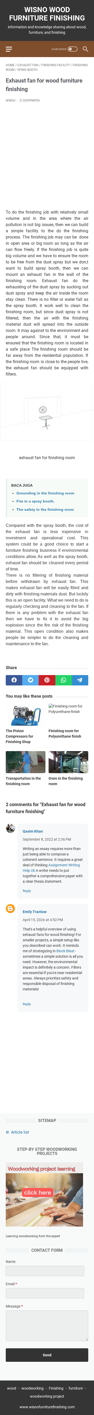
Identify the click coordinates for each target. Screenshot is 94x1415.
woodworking (32, 1388)
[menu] (12, 49)
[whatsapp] (63, 680)
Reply (27, 891)
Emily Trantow (34, 912)
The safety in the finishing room (45, 509)
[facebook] (14, 680)
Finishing (56, 1388)
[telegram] (80, 680)
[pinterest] (47, 680)
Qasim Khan (33, 831)
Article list (20, 1132)
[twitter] (30, 680)
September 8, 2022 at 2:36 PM (47, 839)
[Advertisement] (47, 156)
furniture (76, 1388)
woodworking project (47, 1396)
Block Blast (65, 951)
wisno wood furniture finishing (47, 13)
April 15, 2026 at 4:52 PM (43, 920)
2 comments (30, 100)
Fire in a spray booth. (35, 501)
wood (11, 1388)
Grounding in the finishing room (45, 493)
